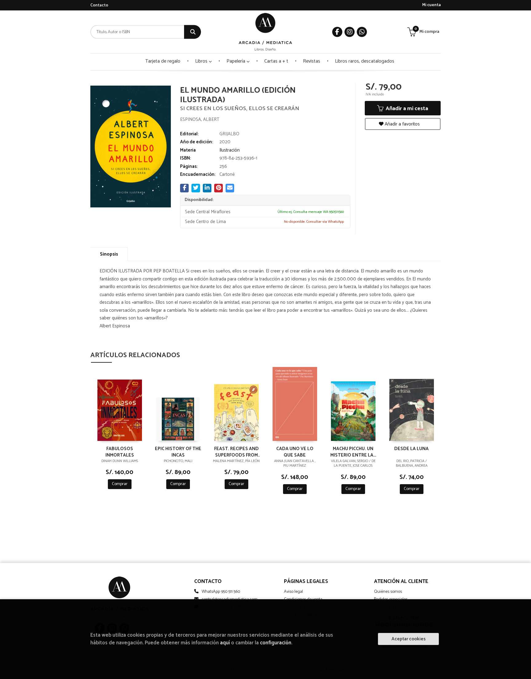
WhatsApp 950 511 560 (221, 591)
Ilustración (229, 150)
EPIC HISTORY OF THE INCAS (178, 452)
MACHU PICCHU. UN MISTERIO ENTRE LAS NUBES (353, 452)
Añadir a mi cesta (406, 108)
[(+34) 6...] (362, 32)
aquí (225, 643)
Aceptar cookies (408, 639)
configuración (275, 643)
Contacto (99, 5)
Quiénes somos (388, 591)
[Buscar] (192, 32)
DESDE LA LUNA (411, 449)
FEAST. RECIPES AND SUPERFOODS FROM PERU (236, 452)
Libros (202, 61)
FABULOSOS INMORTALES (119, 452)
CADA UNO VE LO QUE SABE (294, 452)
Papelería (236, 61)
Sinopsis (109, 254)
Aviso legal (293, 591)
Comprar (120, 484)
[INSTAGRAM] (349, 32)
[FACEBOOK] (337, 32)
